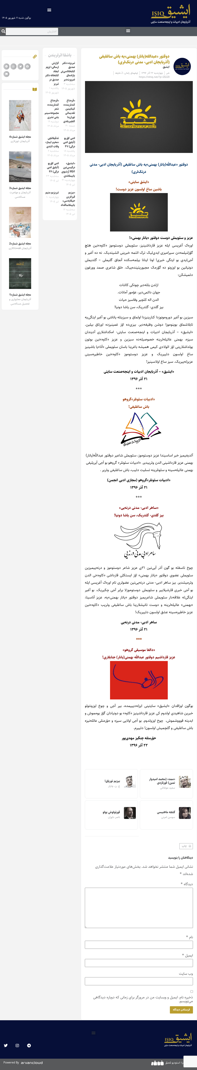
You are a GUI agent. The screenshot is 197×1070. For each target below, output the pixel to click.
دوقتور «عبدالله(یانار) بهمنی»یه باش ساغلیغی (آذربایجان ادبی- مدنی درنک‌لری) (134, 59)
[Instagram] (17, 1045)
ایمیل (187, 955)
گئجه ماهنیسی (166, 812)
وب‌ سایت (186, 973)
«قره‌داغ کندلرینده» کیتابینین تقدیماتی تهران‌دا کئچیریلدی (69, 111)
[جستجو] (3, 31)
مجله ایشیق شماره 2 (20, 244)
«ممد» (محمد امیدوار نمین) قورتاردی (162, 781)
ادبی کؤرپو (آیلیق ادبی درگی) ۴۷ (69, 142)
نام (189, 937)
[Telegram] (29, 1045)
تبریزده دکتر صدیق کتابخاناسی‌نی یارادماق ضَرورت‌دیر (67, 71)
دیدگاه (187, 884)
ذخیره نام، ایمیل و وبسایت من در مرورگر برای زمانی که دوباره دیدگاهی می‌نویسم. (143, 999)
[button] (49, 10)
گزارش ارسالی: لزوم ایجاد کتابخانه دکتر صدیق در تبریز (52, 73)
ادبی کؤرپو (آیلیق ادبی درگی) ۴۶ (53, 167)
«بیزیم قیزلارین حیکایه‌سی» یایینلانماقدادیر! (66, 199)
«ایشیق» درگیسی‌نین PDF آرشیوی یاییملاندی (68, 169)
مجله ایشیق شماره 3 (20, 188)
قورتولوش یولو (111, 812)
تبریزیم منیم (52, 193)
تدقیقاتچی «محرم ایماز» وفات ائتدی (52, 142)
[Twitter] (6, 1045)
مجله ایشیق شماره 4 (20, 137)
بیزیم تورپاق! (112, 781)
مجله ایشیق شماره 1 (20, 295)
